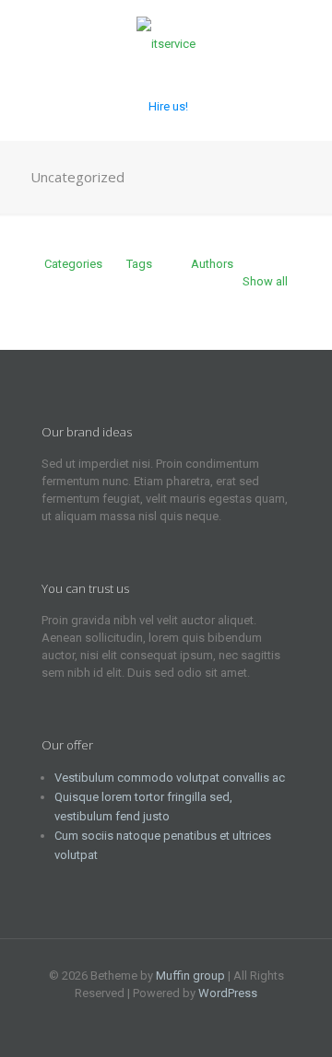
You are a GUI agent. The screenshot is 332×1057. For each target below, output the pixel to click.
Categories (73, 264)
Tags (139, 264)
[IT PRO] (166, 36)
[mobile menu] (307, 36)
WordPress (227, 993)
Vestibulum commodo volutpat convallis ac (169, 777)
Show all (265, 281)
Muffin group (190, 975)
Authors (212, 264)
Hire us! (168, 106)
